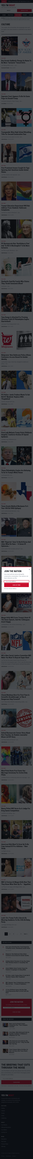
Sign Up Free (16, 585)
